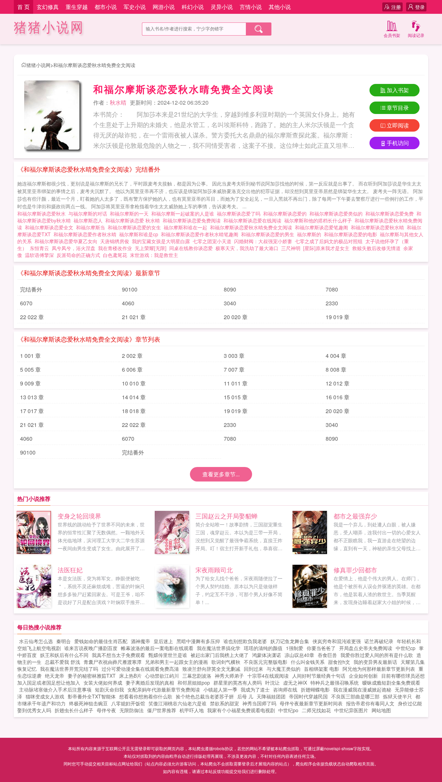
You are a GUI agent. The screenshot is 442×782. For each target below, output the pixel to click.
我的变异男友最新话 (375, 661)
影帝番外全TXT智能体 (92, 696)
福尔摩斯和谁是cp (140, 234)
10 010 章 (134, 383)
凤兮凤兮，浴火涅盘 (73, 248)
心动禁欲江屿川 (162, 675)
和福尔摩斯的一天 (130, 213)
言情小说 (251, 7)
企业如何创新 (363, 675)
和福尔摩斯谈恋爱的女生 (136, 227)
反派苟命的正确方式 (78, 254)
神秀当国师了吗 (259, 703)
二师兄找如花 (316, 710)
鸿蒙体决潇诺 (266, 654)
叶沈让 (272, 682)
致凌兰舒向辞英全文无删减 (211, 668)
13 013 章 (32, 397)
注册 (396, 6)
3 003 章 (234, 356)
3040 (230, 303)
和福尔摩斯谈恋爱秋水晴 (379, 227)
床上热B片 (130, 675)
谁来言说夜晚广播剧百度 (90, 648)
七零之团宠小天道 (212, 241)
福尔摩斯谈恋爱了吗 (240, 213)
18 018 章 (134, 411)
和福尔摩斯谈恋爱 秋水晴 (134, 220)
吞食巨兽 (327, 654)
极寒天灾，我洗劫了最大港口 (246, 248)
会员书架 (392, 35)
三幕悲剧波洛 (196, 675)
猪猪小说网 (49, 27)
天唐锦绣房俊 (114, 241)
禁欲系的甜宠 (224, 703)
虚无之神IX (295, 682)
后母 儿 (245, 696)
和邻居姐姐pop (193, 682)
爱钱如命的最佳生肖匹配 (100, 641)
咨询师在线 (285, 689)
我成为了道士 (255, 689)
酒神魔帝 (140, 641)
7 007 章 (234, 369)
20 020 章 (236, 317)
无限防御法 (131, 710)
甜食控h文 (339, 661)
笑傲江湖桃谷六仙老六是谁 (177, 703)
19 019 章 (337, 317)
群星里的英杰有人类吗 (237, 682)
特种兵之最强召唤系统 (334, 682)
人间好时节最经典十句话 (318, 675)
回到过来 (253, 668)
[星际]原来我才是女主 (326, 248)
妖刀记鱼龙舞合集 (289, 641)
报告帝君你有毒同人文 (370, 703)
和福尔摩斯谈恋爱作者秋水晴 (86, 234)
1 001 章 (30, 356)
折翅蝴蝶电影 (315, 689)
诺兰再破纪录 (378, 641)
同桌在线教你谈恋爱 (191, 248)
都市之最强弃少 (355, 515)
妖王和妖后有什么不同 (64, 654)
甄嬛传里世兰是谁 (167, 654)
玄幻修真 (48, 7)
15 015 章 (236, 397)
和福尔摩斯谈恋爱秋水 (42, 213)
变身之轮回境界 (79, 515)
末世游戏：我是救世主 (154, 254)
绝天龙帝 (54, 675)
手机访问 (398, 143)
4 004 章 (336, 356)
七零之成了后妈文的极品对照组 (329, 241)
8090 (230, 289)
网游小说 (164, 7)
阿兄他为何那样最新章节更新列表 (379, 668)
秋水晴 (118, 102)
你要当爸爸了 (321, 648)
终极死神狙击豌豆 (88, 703)
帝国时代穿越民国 (308, 696)
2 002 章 (132, 356)
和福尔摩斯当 (92, 227)
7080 (332, 289)
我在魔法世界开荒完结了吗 (69, 668)
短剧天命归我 (109, 689)
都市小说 (106, 7)
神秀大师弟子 (229, 675)
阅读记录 (416, 35)
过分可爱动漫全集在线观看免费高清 (140, 668)
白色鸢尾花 (115, 254)
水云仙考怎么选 (36, 641)
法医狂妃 (70, 569)
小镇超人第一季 (220, 689)
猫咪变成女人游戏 (45, 696)
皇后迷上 (163, 641)
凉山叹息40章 (299, 654)
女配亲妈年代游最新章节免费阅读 (163, 689)
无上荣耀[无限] (150, 248)
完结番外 (31, 289)
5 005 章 (30, 369)
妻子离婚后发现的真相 (150, 682)
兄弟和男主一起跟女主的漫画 (176, 661)
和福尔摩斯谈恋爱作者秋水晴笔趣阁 (201, 234)
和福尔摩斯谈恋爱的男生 (269, 234)
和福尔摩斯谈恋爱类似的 (337, 213)
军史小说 (135, 7)
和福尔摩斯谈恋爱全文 (50, 227)
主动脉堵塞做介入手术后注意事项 (55, 689)
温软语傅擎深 (39, 254)
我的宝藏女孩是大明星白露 (161, 241)
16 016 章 (337, 397)
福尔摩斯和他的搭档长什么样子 (319, 220)
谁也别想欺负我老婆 (245, 641)
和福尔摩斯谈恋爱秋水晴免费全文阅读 (94, 64)
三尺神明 (290, 248)
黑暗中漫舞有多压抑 (198, 641)
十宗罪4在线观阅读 (268, 675)
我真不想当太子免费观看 (118, 654)
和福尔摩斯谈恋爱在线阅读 (253, 220)
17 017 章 (32, 411)
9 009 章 (30, 383)
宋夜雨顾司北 (214, 569)
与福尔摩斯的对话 (89, 213)
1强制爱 (294, 648)
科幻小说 (193, 7)
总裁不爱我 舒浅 (62, 661)
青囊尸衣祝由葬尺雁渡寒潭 (113, 661)
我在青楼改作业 (115, 248)
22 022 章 (32, 317)
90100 (129, 289)
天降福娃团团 (271, 696)
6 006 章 (132, 369)
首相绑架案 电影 (321, 668)
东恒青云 (39, 248)
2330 (332, 303)
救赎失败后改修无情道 (376, 248)
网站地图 (381, 710)
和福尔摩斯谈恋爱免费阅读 (193, 220)
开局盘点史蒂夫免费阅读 (365, 648)
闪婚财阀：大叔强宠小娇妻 (263, 241)
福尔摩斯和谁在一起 (187, 227)
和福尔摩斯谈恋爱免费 (390, 213)
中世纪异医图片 (351, 710)
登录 (420, 6)
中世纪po (288, 710)
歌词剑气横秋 (225, 661)
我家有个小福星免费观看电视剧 (241, 710)
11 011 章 (236, 383)
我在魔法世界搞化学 (218, 648)
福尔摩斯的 (310, 234)
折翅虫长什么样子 (74, 710)
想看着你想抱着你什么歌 (145, 696)
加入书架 (398, 90)
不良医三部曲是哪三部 (355, 696)
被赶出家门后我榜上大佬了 (220, 654)
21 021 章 (134, 317)
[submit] (258, 29)
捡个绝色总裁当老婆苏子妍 (205, 696)
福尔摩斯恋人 (89, 220)
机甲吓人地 (192, 710)
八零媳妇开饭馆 (128, 703)
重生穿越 (77, 7)
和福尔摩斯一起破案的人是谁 (184, 213)
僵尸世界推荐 (161, 710)
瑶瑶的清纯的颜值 (263, 648)
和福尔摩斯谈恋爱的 (286, 213)
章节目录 (398, 108)
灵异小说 (222, 7)
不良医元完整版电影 (265, 661)
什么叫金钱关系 (308, 661)
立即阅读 (398, 125)
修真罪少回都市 (355, 569)
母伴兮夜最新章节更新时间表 (311, 703)
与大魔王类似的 (283, 668)
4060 (128, 303)
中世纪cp (405, 648)
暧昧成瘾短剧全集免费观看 (391, 682)
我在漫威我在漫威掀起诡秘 (362, 689)
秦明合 (63, 641)
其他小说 (280, 7)
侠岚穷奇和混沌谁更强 (337, 641)
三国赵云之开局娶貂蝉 (226, 515)
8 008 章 (336, 369)
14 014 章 (134, 397)
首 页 (23, 7)
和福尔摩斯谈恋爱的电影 (352, 234)
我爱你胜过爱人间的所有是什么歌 (376, 654)
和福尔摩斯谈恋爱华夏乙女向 (67, 241)
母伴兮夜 (106, 710)
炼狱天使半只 (397, 696)
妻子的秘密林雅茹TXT (92, 675)
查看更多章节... (221, 474)
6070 (26, 303)
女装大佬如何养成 (103, 682)
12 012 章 (337, 383)
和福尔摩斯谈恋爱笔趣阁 (323, 227)
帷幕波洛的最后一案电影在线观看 (157, 648)
